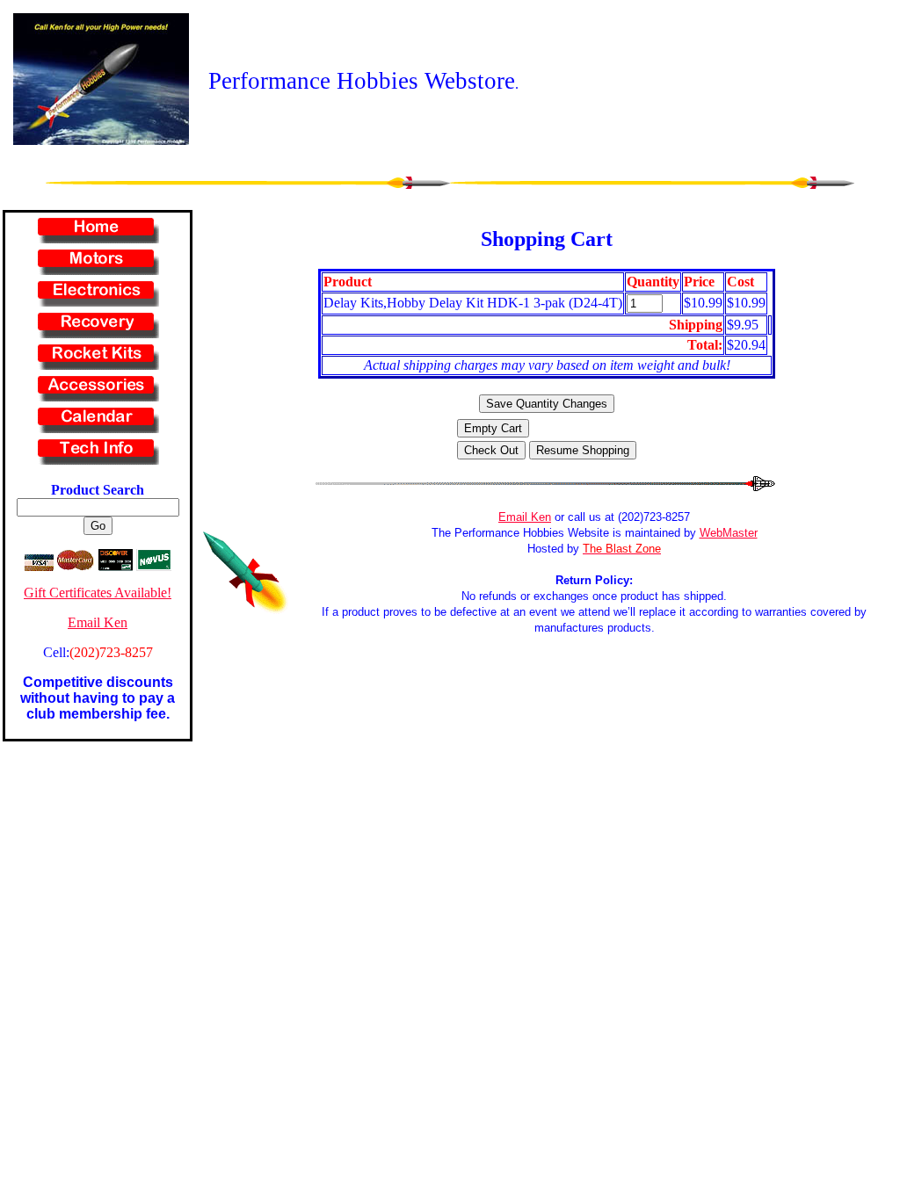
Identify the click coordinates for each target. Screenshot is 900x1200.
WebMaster (729, 532)
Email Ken (97, 622)
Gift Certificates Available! (97, 592)
